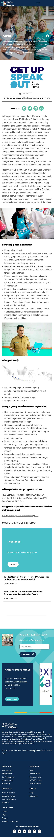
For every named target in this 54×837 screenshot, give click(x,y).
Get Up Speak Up (12, 523)
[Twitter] (19, 831)
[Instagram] (14, 831)
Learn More (9, 583)
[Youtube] (24, 831)
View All (13, 564)
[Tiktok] (29, 831)
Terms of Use (40, 750)
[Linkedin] (39, 831)
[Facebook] (34, 831)
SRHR (25, 523)
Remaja (32, 523)
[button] (24, 108)
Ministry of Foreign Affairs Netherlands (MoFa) (20, 516)
